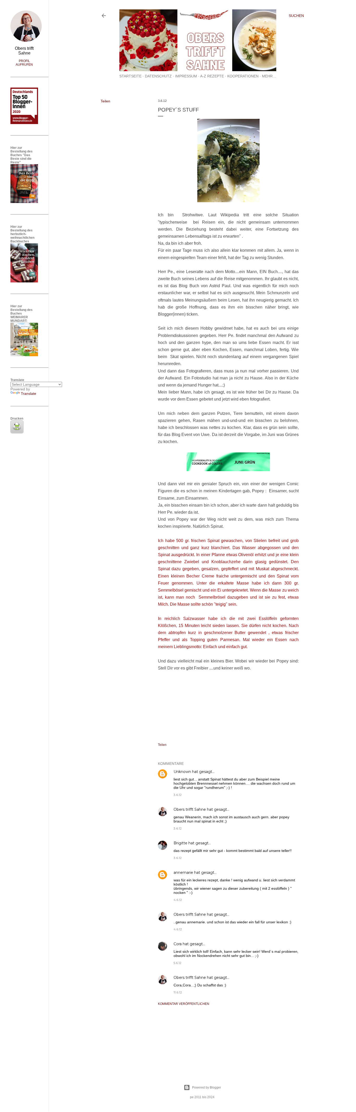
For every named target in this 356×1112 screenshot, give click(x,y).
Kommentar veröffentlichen (183, 1004)
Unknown (182, 771)
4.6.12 (178, 900)
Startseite (130, 76)
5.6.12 (177, 963)
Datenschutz (158, 76)
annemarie (183, 872)
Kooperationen (243, 76)
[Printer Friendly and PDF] (16, 432)
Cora (178, 944)
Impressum (186, 76)
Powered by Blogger (206, 1087)
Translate (28, 393)
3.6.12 (178, 795)
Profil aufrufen (24, 62)
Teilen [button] (105, 101)
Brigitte (180, 843)
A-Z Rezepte (212, 76)
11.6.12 (178, 992)
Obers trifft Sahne (190, 809)
